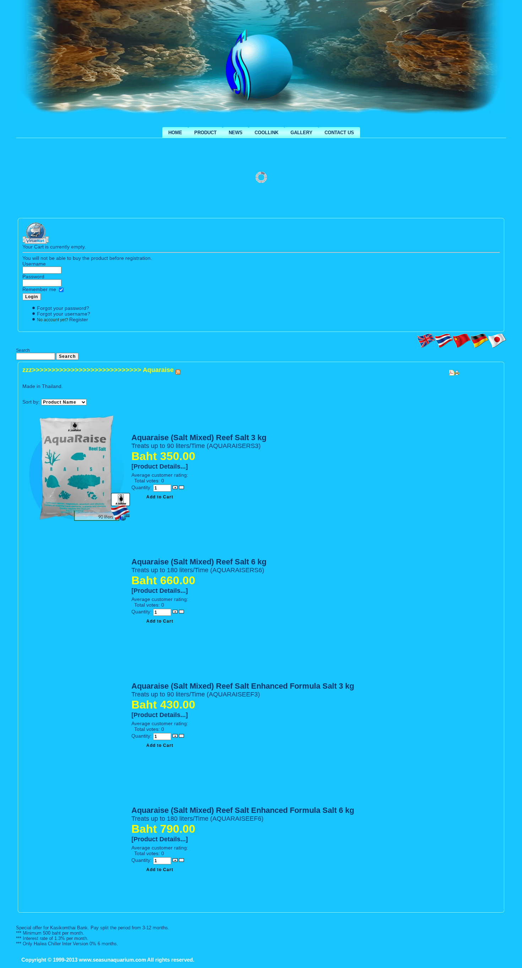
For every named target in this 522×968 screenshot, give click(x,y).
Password (33, 276)
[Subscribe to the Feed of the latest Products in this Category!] (177, 370)
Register (78, 319)
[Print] (457, 371)
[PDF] (451, 371)
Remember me (39, 289)
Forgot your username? (63, 314)
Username (34, 264)
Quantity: (142, 487)
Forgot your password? (63, 308)
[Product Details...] (159, 466)
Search (23, 350)
